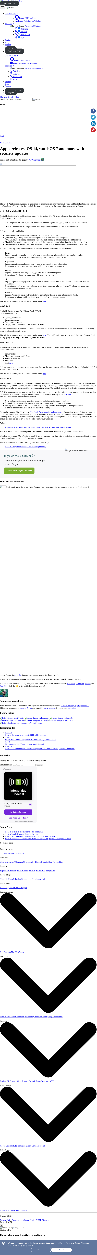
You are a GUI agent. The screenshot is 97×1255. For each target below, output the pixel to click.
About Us (4, 879)
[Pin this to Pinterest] (93, 129)
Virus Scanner (22, 870)
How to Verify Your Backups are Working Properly (25, 447)
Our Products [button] (10, 13)
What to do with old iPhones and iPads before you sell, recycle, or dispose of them (38, 839)
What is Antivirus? (7, 862)
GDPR (39, 1220)
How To (8, 733)
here (44, 301)
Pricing (8, 82)
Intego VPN (50, 870)
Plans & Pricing (14, 879)
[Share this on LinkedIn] (93, 123)
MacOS (14, 853)
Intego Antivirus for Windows (30, 21)
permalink (72, 708)
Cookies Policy (29, 1220)
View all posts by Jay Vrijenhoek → (75, 706)
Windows (21, 853)
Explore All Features (33, 26)
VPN (22, 38)
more (11, 363)
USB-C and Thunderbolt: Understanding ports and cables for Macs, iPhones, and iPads (40, 748)
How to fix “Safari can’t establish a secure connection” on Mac (30, 836)
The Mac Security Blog (9, 97)
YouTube (3, 686)
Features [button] (8, 24)
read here (67, 394)
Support (8, 86)
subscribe (18, 675)
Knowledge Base (7, 888)
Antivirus (24, 29)
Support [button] (8, 45)
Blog (7, 84)
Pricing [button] (8, 40)
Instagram (80, 683)
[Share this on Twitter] (93, 117)
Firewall (23, 32)
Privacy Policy (6, 1220)
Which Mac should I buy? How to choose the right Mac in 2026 (30, 739)
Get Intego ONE (9, 3)
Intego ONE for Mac (27, 18)
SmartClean (25, 35)
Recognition (26, 879)
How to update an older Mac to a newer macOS (24, 832)
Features (8, 66)
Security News (6, 142)
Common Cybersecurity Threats (28, 862)
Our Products (10, 56)
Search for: (4, 99)
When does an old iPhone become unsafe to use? (24, 744)
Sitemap (45, 1220)
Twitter (87, 683)
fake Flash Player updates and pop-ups (45, 412)
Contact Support (20, 888)
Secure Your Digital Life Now (19, 471)
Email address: (6, 765)
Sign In (11, 93)
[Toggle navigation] (2, 7)
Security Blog (47, 862)
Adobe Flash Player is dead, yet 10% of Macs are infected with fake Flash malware (38, 427)
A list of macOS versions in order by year (21, 834)
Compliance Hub (38, 879)
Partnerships (58, 862)
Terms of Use (17, 1220)
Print (2, 136)
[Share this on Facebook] (93, 111)
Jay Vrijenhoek (35, 160)
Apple (7, 737)
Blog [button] (7, 42)
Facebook (71, 683)
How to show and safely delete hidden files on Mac (25, 735)
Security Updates (48, 708)
